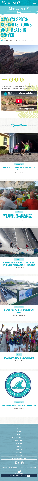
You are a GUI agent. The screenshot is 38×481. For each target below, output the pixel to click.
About (19, 429)
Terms (19, 432)
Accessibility (19, 440)
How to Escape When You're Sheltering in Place (19, 169)
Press (19, 446)
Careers (19, 449)
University (19, 452)
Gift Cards (19, 455)
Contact (19, 443)
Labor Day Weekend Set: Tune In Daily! (19, 358)
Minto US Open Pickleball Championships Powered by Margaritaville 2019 (19, 216)
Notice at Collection (19, 437)
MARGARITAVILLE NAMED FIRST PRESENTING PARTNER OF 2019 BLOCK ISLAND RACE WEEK (19, 264)
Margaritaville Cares (19, 458)
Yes (25, 475)
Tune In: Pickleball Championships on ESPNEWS (19, 311)
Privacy (19, 434)
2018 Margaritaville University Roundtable (19, 405)
